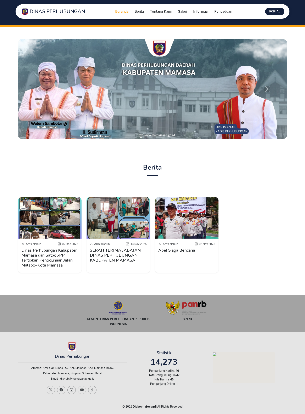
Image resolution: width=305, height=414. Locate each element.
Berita (139, 11)
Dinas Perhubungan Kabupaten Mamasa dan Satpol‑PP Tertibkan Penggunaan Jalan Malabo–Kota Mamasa (49, 257)
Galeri (182, 11)
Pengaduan (223, 11)
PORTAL (274, 11)
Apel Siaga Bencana (176, 250)
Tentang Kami (161, 11)
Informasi (200, 11)
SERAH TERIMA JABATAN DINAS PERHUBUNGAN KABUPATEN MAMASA (115, 255)
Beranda (121, 11)
